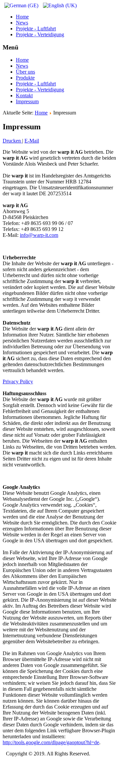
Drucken (12, 140)
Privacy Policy (18, 381)
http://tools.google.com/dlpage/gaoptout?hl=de (51, 742)
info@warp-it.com (39, 235)
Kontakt (24, 95)
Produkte (25, 77)
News (22, 22)
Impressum (27, 101)
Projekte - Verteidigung (40, 34)
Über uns (25, 72)
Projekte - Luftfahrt (36, 28)
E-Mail (31, 140)
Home (22, 16)
